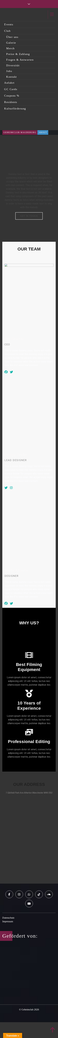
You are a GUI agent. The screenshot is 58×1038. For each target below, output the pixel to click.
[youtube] (29, 903)
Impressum (7, 921)
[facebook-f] (9, 894)
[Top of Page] (52, 1030)
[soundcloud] (49, 894)
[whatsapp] (29, 894)
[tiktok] (39, 894)
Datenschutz (8, 917)
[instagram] (19, 894)
